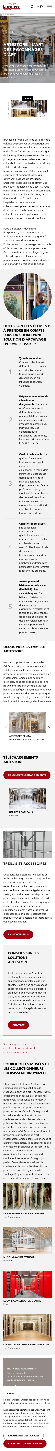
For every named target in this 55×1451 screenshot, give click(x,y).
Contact (18, 1025)
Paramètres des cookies (23, 1435)
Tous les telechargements (27, 775)
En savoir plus (18, 934)
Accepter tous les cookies (25, 1443)
